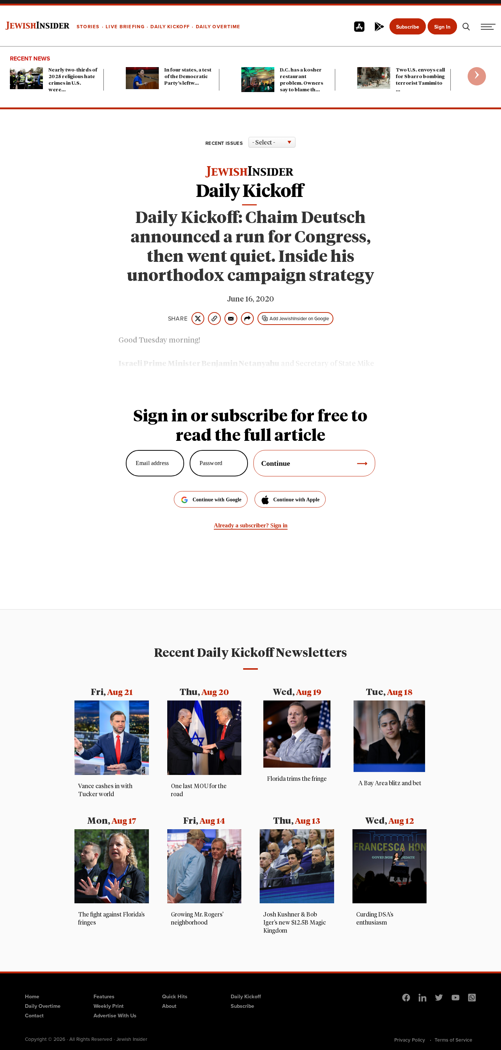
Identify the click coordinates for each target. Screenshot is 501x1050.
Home (32, 996)
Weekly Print (109, 1006)
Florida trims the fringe (297, 779)
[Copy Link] (214, 318)
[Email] (230, 318)
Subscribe (407, 27)
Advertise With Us (115, 1015)
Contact (34, 1015)
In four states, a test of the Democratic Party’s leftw (187, 77)
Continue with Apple (296, 499)
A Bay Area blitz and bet (389, 783)
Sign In (442, 27)
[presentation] (477, 76)
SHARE (178, 319)
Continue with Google (217, 499)
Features (104, 996)
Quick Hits (174, 996)
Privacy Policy (409, 1039)
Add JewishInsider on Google (299, 318)
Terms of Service (453, 1039)
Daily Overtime (43, 1006)
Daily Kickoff (246, 996)
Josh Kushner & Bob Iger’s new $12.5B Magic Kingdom (294, 923)
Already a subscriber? (251, 525)
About (169, 1006)
